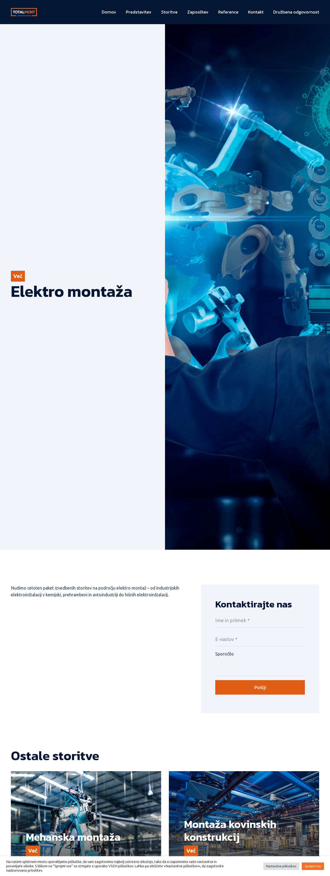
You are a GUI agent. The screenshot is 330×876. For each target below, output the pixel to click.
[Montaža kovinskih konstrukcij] (244, 821)
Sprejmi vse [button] (313, 866)
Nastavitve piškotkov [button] (281, 866)
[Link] (24, 12)
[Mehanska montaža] (86, 821)
